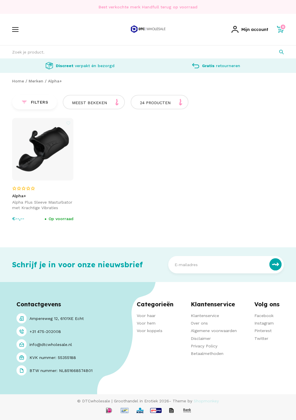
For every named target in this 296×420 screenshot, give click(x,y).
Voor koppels (149, 330)
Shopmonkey (206, 401)
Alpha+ (55, 81)
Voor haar (146, 315)
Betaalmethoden (207, 353)
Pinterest (263, 330)
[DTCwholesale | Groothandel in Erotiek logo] (148, 35)
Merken (36, 81)
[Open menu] (15, 29)
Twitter (261, 338)
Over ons (199, 323)
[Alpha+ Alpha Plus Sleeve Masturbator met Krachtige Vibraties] (43, 149)
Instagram (264, 323)
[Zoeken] (277, 51)
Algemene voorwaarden (214, 330)
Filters (39, 102)
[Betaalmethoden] (109, 411)
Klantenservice (205, 315)
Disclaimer (201, 338)
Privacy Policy (204, 346)
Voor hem (146, 323)
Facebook (263, 315)
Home (18, 81)
